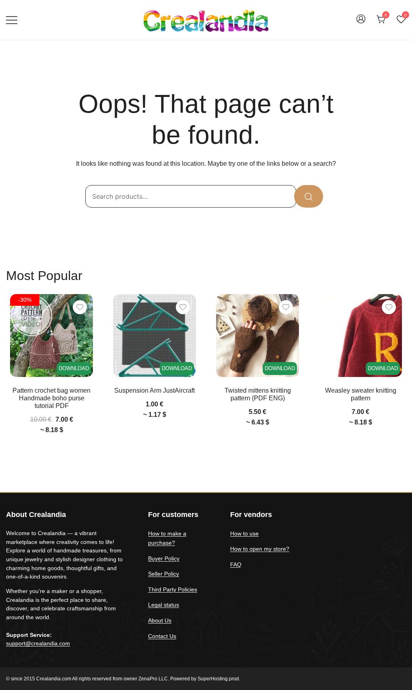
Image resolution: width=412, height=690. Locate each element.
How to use (244, 533)
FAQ (235, 564)
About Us (159, 620)
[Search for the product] (308, 196)
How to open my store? (259, 549)
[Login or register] (361, 22)
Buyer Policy (163, 558)
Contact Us (162, 636)
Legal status (163, 604)
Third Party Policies (172, 589)
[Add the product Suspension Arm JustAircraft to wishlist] (183, 307)
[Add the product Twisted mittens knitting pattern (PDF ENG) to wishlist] (286, 307)
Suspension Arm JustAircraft (154, 390)
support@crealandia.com (38, 643)
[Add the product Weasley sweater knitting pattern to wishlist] (389, 307)
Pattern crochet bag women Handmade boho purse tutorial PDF (51, 398)
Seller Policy (163, 574)
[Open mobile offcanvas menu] (11, 19)
